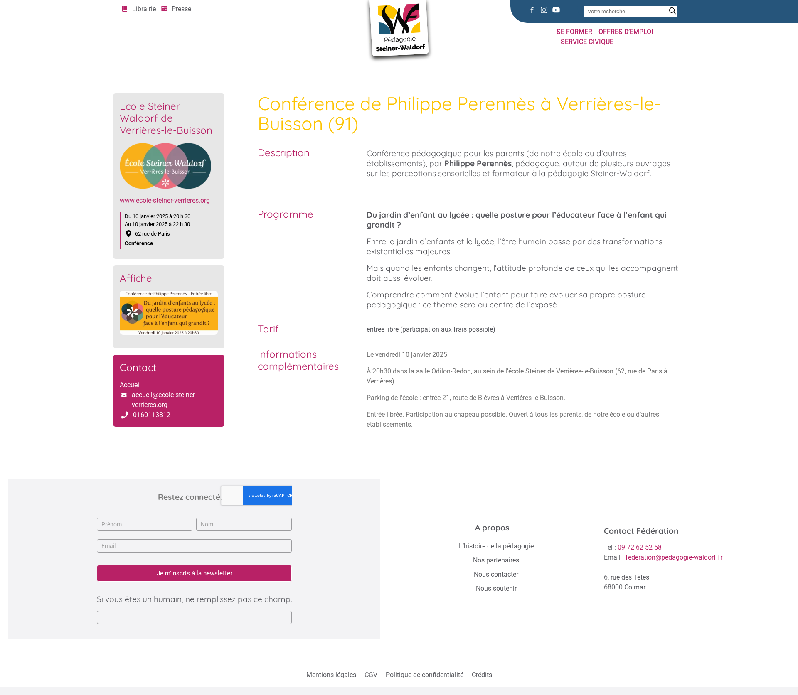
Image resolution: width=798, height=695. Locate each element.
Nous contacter (496, 574)
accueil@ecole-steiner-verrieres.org (164, 400)
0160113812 (151, 415)
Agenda (149, 67)
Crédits (482, 675)
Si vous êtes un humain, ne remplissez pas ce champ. (194, 599)
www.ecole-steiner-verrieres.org (165, 200)
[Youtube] (556, 10)
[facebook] (532, 10)
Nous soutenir (496, 588)
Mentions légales (331, 675)
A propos (492, 528)
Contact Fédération (641, 531)
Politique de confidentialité (424, 675)
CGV (371, 675)
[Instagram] (544, 10)
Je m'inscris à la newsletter (194, 573)
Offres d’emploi (625, 32)
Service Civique (587, 42)
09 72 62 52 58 (640, 547)
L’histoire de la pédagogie (496, 546)
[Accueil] (124, 67)
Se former (574, 32)
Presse (181, 9)
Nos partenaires (496, 560)
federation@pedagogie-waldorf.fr (674, 557)
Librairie (144, 9)
